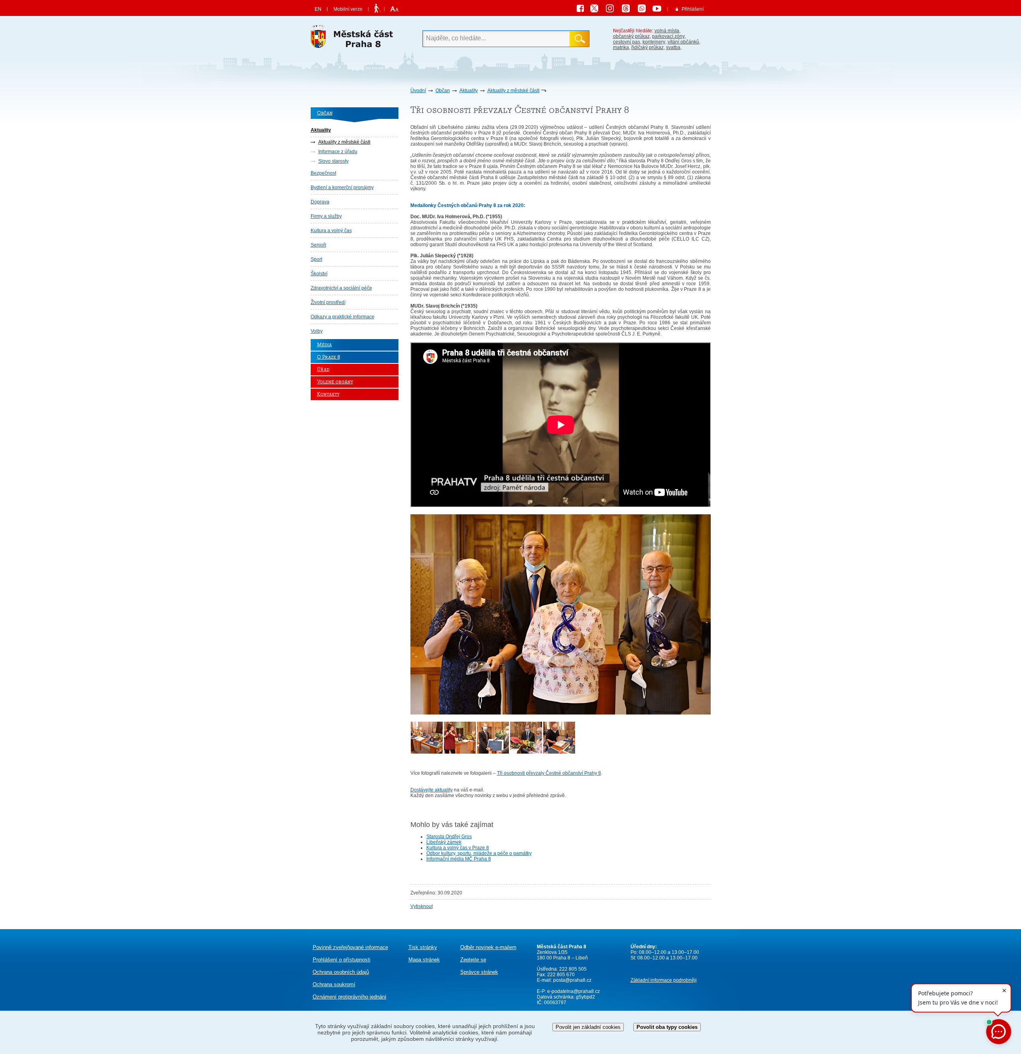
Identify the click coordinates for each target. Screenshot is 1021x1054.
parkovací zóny (668, 36)
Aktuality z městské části (513, 90)
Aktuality (468, 90)
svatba (673, 47)
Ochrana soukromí (334, 984)
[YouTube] (658, 9)
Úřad (323, 369)
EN (318, 9)
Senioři (318, 245)
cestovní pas (626, 42)
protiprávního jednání (349, 997)
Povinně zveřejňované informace (350, 947)
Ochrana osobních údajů (341, 972)
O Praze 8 (328, 357)
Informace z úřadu (337, 151)
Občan (443, 90)
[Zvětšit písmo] (393, 9)
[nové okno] (426, 752)
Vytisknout (421, 906)
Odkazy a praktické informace (342, 317)
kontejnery (654, 42)
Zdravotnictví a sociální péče (341, 288)
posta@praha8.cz (572, 980)
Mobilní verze (348, 9)
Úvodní (418, 90)
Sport (316, 259)
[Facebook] (582, 9)
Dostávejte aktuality (431, 790)
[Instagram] (613, 9)
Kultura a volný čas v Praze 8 (457, 848)
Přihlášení (693, 9)
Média (324, 344)
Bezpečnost (323, 173)
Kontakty (328, 394)
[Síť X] (597, 9)
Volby (317, 331)
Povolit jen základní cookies (588, 1027)
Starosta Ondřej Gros (449, 836)
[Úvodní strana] (354, 38)
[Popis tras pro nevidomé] (377, 9)
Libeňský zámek (443, 842)
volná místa (666, 31)
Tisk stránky (422, 947)
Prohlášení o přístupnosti (342, 960)
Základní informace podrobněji (664, 980)
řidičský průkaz (647, 47)
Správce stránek (479, 972)
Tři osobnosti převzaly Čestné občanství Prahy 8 (549, 773)
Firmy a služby (326, 216)
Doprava (320, 202)
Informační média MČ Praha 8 (458, 859)
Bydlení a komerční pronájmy (342, 187)
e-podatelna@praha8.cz (573, 991)
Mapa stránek (424, 960)
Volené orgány (335, 382)
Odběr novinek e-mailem (488, 947)
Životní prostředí (328, 302)
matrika (621, 47)
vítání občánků (683, 42)
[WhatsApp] (644, 9)
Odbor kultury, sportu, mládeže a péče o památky (479, 853)
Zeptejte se (473, 960)
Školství (319, 273)
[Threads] (629, 9)
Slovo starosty (333, 161)
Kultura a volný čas (331, 230)
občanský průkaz (631, 36)
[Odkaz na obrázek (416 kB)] (560, 713)
